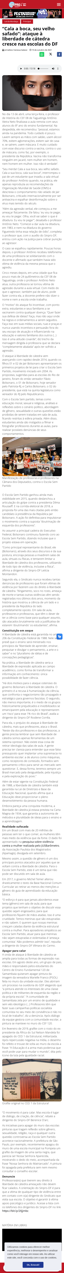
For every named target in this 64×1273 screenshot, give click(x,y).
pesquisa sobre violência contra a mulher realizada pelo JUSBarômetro (30, 843)
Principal (27, 21)
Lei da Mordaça (11, 21)
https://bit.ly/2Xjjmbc (15, 1211)
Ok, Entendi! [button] (33, 1265)
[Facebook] (59, 54)
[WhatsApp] (41, 54)
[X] (50, 54)
